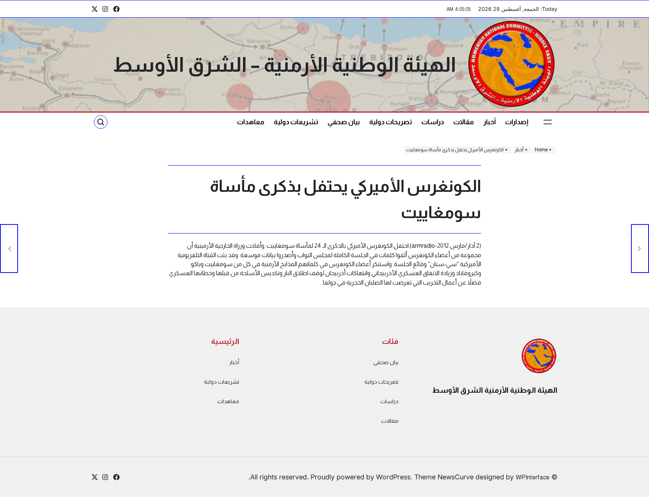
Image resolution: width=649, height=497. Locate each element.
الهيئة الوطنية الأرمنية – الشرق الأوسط (284, 64)
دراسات (432, 122)
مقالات (463, 122)
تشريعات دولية (296, 122)
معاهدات (250, 122)
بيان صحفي (344, 122)
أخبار (489, 122)
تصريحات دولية (390, 122)
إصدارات (516, 122)
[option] (630, 490)
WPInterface (532, 477)
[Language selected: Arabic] (630, 489)
